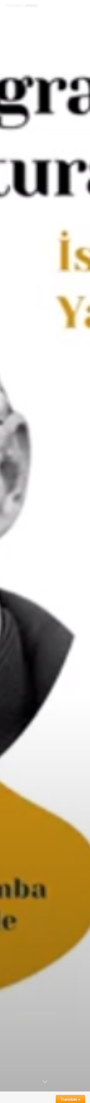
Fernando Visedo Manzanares (45, 550)
